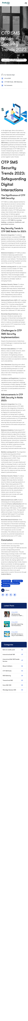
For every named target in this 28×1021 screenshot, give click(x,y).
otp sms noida (6, 581)
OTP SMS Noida (8, 82)
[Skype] (10, 594)
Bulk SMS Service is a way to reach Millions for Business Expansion (17, 636)
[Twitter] (6, 594)
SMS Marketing (18, 82)
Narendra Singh (10, 74)
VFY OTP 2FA (6, 585)
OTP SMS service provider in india (10, 583)
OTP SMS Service (17, 581)
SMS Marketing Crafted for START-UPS (16, 615)
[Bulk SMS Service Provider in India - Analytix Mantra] (6, 3)
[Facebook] (3, 594)
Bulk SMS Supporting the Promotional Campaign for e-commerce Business (17, 626)
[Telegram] (14, 594)
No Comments (8, 85)
